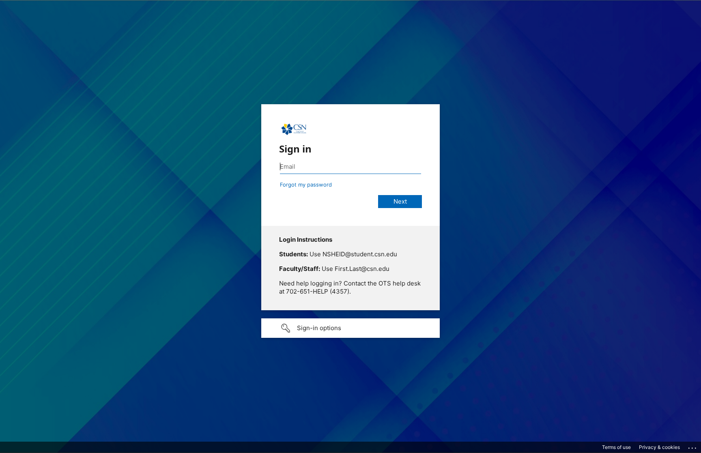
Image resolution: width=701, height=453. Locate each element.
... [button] (693, 446)
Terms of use (616, 447)
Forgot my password (306, 184)
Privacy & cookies (659, 447)
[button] (350, 328)
